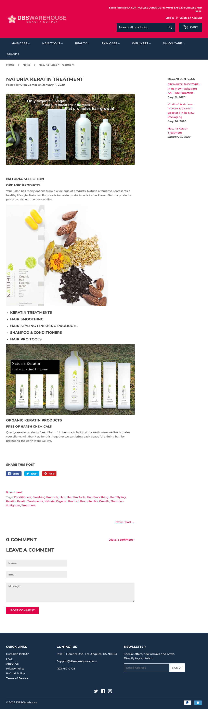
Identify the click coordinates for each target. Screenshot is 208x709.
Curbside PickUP (17, 654)
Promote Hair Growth (94, 501)
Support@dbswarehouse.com (77, 661)
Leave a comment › (122, 539)
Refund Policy (15, 673)
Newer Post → (125, 522)
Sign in (170, 17)
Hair (62, 497)
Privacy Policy (15, 668)
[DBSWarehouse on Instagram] (110, 691)
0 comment (14, 492)
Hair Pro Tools (76, 497)
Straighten (13, 505)
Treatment (29, 505)
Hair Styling (118, 497)
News (26, 64)
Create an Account (191, 17)
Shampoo (117, 501)
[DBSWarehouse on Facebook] (103, 691)
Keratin (11, 501)
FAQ (9, 658)
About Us (12, 663)
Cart (193, 27)
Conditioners (22, 497)
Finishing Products (45, 497)
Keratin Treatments (30, 501)
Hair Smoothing (97, 497)
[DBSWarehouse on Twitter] (96, 691)
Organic (61, 501)
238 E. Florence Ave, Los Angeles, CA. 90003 (87, 654)
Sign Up (177, 667)
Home (10, 64)
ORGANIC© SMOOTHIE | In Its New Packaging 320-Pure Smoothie (184, 88)
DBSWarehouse (26, 702)
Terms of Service (17, 678)
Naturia (49, 501)
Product (73, 501)
